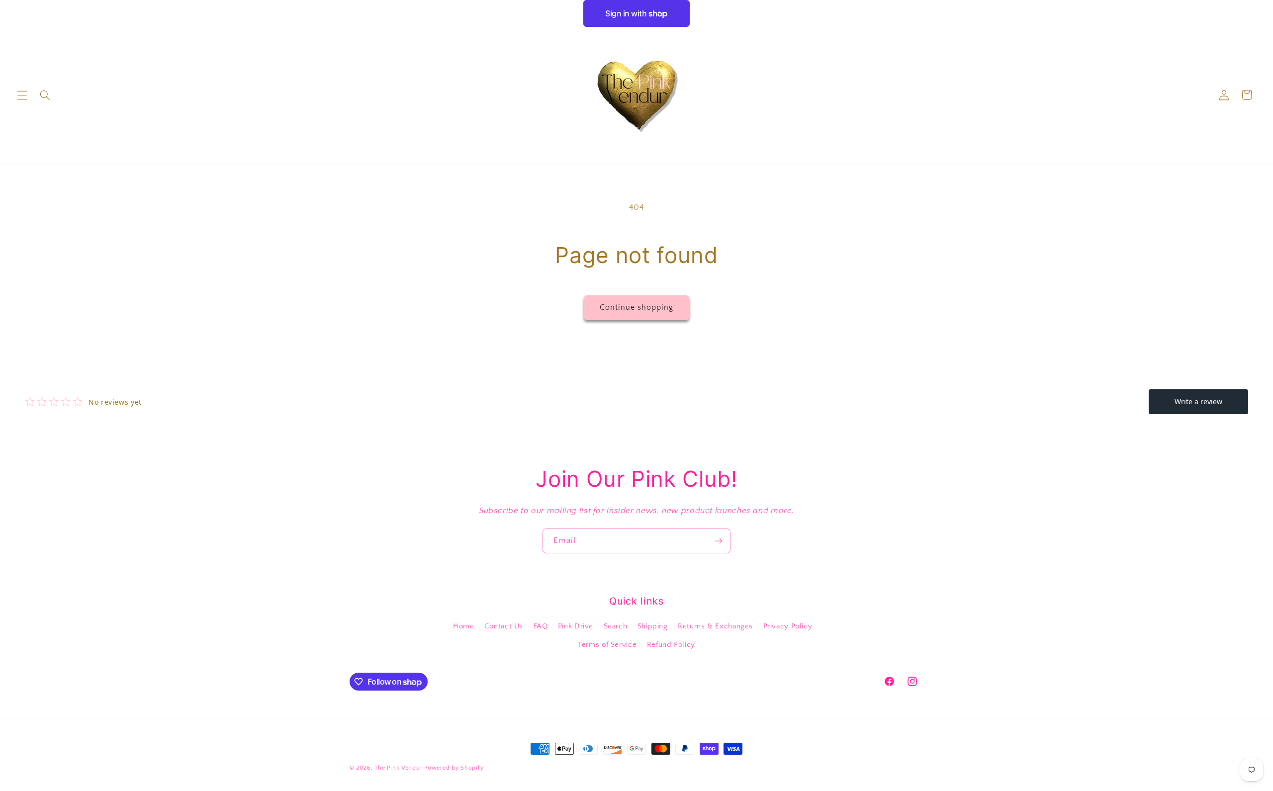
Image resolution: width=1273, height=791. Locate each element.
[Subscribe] (718, 540)
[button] (21, 95)
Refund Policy (671, 645)
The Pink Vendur (398, 768)
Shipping (652, 626)
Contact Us (503, 626)
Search (616, 626)
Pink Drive (575, 626)
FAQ (541, 626)
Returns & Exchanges (715, 626)
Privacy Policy (788, 626)
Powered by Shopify (453, 768)
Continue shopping (637, 307)
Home (463, 626)
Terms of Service (607, 645)
